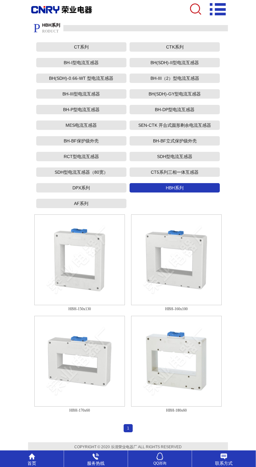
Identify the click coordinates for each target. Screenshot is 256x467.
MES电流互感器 (81, 125)
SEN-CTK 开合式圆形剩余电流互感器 (174, 125)
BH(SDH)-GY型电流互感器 (175, 93)
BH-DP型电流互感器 (174, 109)
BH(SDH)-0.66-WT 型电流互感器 (81, 78)
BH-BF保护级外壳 (81, 140)
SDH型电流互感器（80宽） (81, 172)
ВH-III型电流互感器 (81, 93)
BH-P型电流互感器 (81, 109)
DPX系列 (81, 187)
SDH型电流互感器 (174, 156)
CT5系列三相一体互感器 (175, 172)
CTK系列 (175, 46)
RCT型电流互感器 (81, 156)
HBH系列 (175, 187)
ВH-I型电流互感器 (81, 62)
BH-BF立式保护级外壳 (175, 140)
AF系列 (81, 203)
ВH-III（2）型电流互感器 (174, 78)
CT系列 (81, 46)
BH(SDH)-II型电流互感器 (174, 62)
